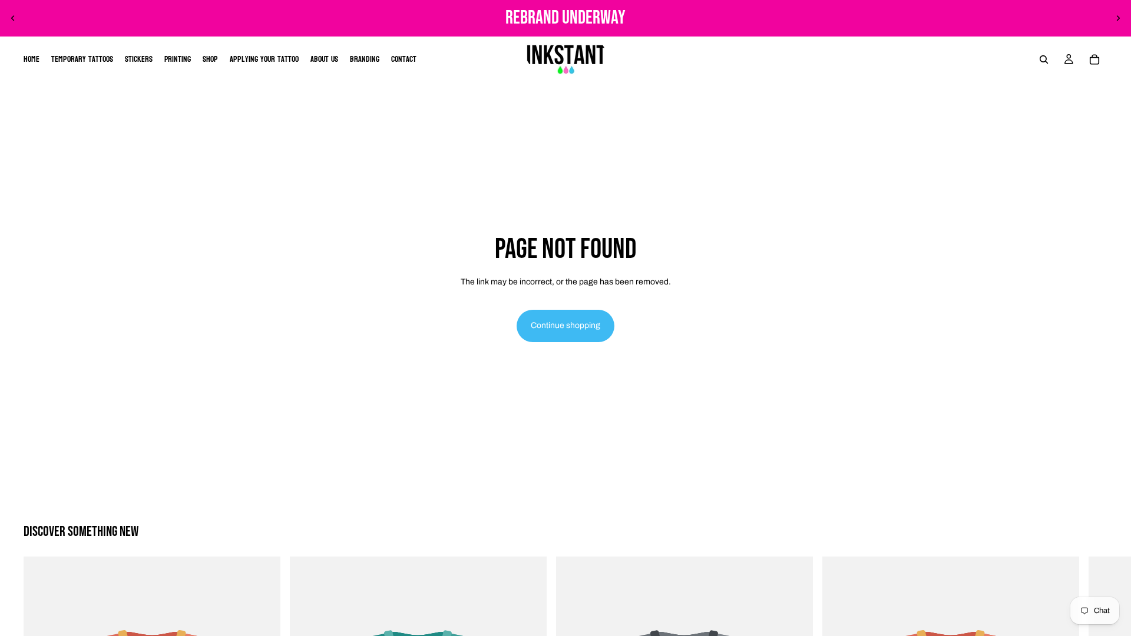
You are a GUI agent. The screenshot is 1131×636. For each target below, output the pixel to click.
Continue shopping (565, 325)
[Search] (1044, 59)
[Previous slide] (13, 18)
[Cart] (1094, 59)
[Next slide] (1118, 18)
